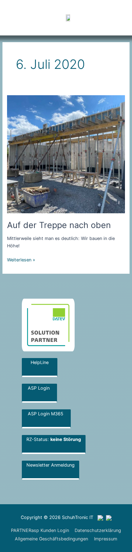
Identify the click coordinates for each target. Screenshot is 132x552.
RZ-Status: (53, 439)
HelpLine (39, 362)
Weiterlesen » (21, 259)
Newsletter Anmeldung (50, 465)
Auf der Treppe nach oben (59, 225)
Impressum (105, 538)
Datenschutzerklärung (98, 530)
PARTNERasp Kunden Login (40, 530)
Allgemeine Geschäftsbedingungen (51, 538)
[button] (103, 17)
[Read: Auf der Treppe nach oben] (66, 153)
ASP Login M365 (46, 413)
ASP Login (39, 388)
